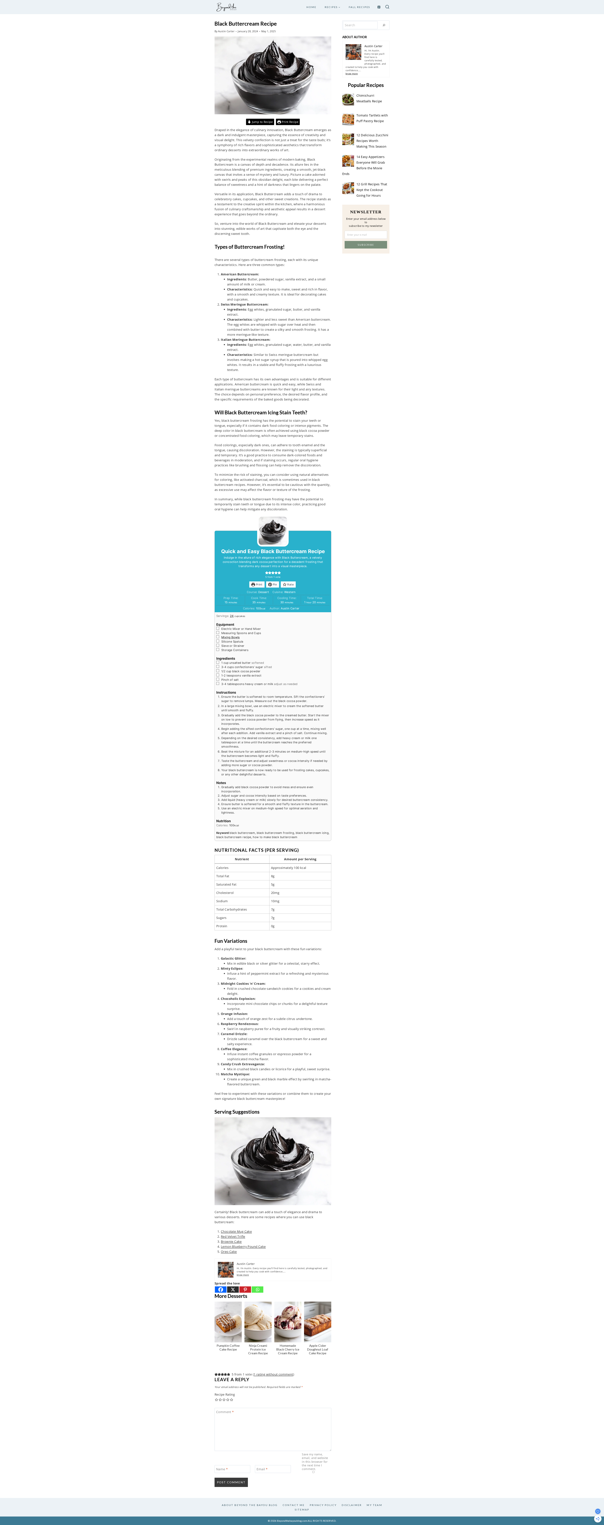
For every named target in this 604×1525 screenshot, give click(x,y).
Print (258, 584)
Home (311, 7)
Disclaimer (352, 1504)
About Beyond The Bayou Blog (249, 1504)
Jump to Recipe (262, 122)
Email (262, 1469)
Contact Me (294, 1504)
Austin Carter (226, 31)
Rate (290, 584)
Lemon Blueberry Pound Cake (243, 1246)
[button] (266, 572)
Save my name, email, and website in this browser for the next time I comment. (315, 1462)
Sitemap (302, 1509)
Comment (225, 1412)
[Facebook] (220, 1289)
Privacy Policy (323, 1504)
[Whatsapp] (257, 1289)
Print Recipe (289, 122)
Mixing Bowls (230, 637)
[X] (233, 1289)
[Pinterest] (379, 7)
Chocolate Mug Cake (236, 1231)
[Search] (384, 25)
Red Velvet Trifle (233, 1236)
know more (243, 1274)
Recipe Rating (225, 1394)
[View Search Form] (387, 7)
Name (222, 1469)
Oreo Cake (229, 1251)
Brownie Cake (231, 1241)
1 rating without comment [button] (273, 1374)
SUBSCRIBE (366, 244)
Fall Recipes (359, 7)
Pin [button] (274, 584)
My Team (374, 1504)
